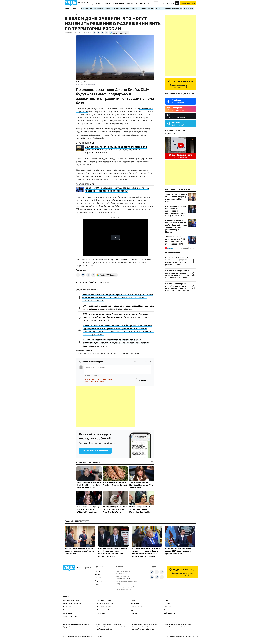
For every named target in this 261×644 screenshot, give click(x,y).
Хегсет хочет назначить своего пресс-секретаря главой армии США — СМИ (176, 198)
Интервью (130, 3)
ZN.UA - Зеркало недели (180, 155)
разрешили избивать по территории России (121, 200)
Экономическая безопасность (107, 610)
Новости (99, 3)
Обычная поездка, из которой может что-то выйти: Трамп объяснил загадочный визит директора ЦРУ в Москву (176, 226)
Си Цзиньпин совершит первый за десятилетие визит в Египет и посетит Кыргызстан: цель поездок (177, 287)
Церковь (133, 610)
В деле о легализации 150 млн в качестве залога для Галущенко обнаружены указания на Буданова (176, 261)
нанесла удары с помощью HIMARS (121, 259)
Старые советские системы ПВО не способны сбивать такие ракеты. (117, 297)
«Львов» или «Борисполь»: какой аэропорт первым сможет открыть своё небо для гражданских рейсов (177, 274)
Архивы (97, 571)
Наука (132, 600)
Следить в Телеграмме (97, 450)
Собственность (169, 613)
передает (80, 138)
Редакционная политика (103, 581)
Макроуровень (68, 607)
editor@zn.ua (127, 589)
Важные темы (71, 8)
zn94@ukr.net (120, 584)
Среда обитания (136, 607)
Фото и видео (118, 3)
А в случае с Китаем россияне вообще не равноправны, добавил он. (116, 342)
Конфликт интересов (104, 607)
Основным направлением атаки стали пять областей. (116, 317)
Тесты (149, 3)
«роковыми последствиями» (95, 209)
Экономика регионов (70, 616)
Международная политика (72, 603)
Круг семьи (168, 607)
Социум (167, 600)
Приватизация (68, 613)
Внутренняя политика (71, 600)
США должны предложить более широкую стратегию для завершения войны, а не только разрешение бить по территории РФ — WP (116, 149)
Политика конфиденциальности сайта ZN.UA (182, 636)
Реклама (98, 578)
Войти (171, 3)
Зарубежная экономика (105, 603)
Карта (97, 584)
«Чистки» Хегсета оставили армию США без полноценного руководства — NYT (175, 240)
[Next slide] (194, 8)
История (167, 603)
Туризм (166, 610)
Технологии (134, 603)
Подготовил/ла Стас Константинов (93, 282)
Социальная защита (104, 600)
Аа (177, 3)
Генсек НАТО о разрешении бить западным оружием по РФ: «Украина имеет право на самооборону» (117, 189)
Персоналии (101, 613)
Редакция (98, 574)
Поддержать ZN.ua (188, 3)
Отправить (143, 380)
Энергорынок (67, 610)
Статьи (107, 3)
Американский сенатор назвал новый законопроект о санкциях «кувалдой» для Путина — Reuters (175, 211)
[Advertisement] (105, 406)
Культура (133, 613)
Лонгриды (140, 3)
